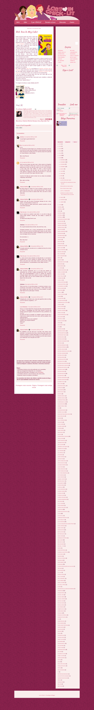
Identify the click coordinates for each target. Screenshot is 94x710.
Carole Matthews (62, 282)
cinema (59, 296)
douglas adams (61, 320)
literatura (34, 121)
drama (59, 322)
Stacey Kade (61, 647)
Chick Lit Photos (74, 55)
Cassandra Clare (62, 286)
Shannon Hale (61, 635)
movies (59, 548)
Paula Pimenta (61, 580)
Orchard (60, 568)
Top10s (59, 667)
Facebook (62, 40)
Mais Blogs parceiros (68, 127)
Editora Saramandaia (63, 377)
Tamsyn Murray (61, 657)
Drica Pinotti (61, 324)
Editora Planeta (61, 369)
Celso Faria (60, 290)
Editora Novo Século (63, 367)
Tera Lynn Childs (62, 663)
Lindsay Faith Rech (62, 507)
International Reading (63, 436)
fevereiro (62, 199)
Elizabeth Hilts (61, 381)
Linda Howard (61, 505)
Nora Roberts (61, 562)
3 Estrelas (60, 213)
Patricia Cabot (61, 574)
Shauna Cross (61, 637)
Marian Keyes (61, 529)
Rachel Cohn (61, 594)
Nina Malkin (60, 560)
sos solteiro (61, 645)
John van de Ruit (62, 462)
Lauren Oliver (61, 495)
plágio (59, 586)
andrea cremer (61, 225)
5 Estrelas (60, 217)
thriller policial (62, 665)
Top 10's (60, 59)
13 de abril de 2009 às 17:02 (31, 224)
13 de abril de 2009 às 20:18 (33, 256)
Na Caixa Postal (62, 55)
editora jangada (62, 349)
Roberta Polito (61, 609)
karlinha (22, 136)
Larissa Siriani (61, 485)
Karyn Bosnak (61, 475)
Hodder (60, 418)
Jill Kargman (61, 450)
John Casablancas (62, 460)
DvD (59, 326)
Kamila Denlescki (62, 468)
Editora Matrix (61, 357)
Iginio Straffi (61, 430)
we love (60, 684)
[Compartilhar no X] (19, 127)
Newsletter (69, 40)
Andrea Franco (61, 227)
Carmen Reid (61, 278)
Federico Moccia (62, 397)
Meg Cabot (43, 121)
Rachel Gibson (61, 596)
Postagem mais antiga (44, 385)
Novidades (72, 53)
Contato (72, 22)
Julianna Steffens (22, 109)
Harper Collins (61, 412)
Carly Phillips (61, 276)
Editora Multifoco (62, 359)
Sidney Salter (61, 639)
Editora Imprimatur (62, 345)
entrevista (60, 387)
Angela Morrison (62, 231)
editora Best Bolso (62, 334)
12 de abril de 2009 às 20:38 (33, 212)
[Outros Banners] (74, 116)
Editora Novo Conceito (63, 365)
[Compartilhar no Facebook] (20, 127)
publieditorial (61, 592)
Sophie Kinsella (61, 643)
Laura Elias (60, 487)
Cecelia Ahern (61, 288)
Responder (22, 140)
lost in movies (61, 521)
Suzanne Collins (62, 653)
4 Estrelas (60, 215)
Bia (21, 145)
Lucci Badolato (23, 306)
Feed (65, 40)
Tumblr (72, 40)
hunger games (61, 426)
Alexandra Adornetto (63, 219)
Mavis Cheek (61, 535)
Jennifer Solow (61, 448)
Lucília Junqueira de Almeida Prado (66, 523)
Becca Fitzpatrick (62, 249)
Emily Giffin (60, 383)
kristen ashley (61, 481)
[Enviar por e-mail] (16, 127)
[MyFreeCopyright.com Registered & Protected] (62, 115)
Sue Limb (60, 651)
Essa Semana (61, 389)
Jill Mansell (61, 452)
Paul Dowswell (61, 578)
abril (61, 178)
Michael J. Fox (61, 546)
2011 (60, 153)
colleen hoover (62, 300)
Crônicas (72, 60)
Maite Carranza (61, 525)
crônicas (60, 304)
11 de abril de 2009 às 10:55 (30, 136)
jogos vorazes (61, 456)
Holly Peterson (61, 420)
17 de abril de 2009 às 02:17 (36, 297)
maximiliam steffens (62, 537)
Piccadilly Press (62, 584)
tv (58, 671)
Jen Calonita (61, 444)
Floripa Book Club (68, 134)
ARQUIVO (67, 142)
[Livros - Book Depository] (62, 66)
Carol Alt (60, 280)
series (59, 633)
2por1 (59, 211)
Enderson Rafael (62, 385)
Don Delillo (60, 318)
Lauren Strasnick (62, 497)
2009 (60, 157)
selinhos (60, 631)
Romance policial (62, 617)
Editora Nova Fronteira (63, 363)
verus (59, 680)
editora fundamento (63, 341)
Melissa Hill (60, 542)
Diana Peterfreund (62, 314)
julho (61, 171)
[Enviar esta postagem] (35, 109)
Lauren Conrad (61, 491)
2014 (60, 146)
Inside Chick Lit (62, 52)
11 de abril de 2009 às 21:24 (27, 162)
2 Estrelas (60, 209)
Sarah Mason (61, 627)
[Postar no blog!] (17, 127)
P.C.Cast (60, 572)
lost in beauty (61, 519)
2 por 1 (59, 62)
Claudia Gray (61, 298)
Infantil (60, 434)
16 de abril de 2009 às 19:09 (31, 284)
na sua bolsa (61, 554)
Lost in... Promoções (65, 190)
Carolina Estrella (62, 284)
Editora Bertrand (62, 332)
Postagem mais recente (23, 385)
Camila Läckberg (62, 272)
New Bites (60, 556)
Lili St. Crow (61, 503)
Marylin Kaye (61, 531)
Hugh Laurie (61, 424)
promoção (60, 590)
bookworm (60, 263)
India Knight (60, 432)
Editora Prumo (61, 371)
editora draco (61, 337)
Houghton (60, 422)
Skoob (76, 40)
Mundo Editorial (62, 550)
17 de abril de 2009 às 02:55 (36, 329)
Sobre (25, 22)
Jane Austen (61, 438)
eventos (60, 393)
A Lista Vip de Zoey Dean (65, 180)
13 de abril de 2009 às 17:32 (36, 246)
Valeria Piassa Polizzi (63, 678)
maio (61, 175)
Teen (48, 121)
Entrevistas (62, 22)
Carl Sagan (60, 274)
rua (59, 619)
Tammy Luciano (61, 655)
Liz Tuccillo (60, 515)
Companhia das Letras (63, 302)
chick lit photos (62, 294)
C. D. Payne (60, 268)
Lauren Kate (61, 493)
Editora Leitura (61, 355)
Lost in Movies (73, 59)
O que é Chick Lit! (36, 22)
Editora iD (60, 343)
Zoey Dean (60, 686)
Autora (68, 33)
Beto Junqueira (61, 255)
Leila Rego (60, 501)
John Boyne (60, 458)
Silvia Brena (60, 641)
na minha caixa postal (63, 552)
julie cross (60, 466)
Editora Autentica (62, 330)
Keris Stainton (61, 477)
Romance (60, 613)
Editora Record (61, 373)
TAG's (75, 142)
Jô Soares (60, 454)
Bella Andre (61, 253)
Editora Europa (61, 339)
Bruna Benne (61, 265)
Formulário (40, 372)
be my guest (61, 247)
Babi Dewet (60, 241)
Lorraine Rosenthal (63, 517)
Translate (61, 110)
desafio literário (62, 310)
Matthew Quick (61, 533)
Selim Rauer (61, 629)
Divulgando (60, 316)
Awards (60, 239)
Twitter (58, 40)
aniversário (61, 233)
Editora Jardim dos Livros (64, 351)
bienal (59, 257)
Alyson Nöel (61, 221)
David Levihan (61, 306)
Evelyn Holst (61, 391)
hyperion (60, 428)
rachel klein (61, 600)
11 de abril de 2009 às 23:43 (36, 186)
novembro (62, 162)
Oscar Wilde (61, 570)
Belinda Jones (61, 251)
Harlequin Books (62, 410)
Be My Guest (73, 57)
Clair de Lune (23, 212)
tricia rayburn (61, 669)
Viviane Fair (60, 682)
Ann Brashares (61, 235)
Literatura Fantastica (63, 511)
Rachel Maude (61, 602)
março (61, 197)
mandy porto (61, 527)
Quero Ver (72, 62)
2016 (60, 144)
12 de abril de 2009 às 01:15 (36, 199)
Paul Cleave (61, 576)
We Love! (72, 50)
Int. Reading (61, 60)
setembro (62, 166)
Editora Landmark (62, 353)
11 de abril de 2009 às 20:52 (28, 145)
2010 (60, 155)
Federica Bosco (61, 395)
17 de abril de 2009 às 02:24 (34, 306)
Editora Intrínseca (62, 347)
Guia (59, 408)
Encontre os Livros (50, 22)
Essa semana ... (62, 57)
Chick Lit (29, 121)
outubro (62, 164)
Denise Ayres (61, 308)
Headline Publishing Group (64, 414)
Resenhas (60, 50)
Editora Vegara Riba (62, 379)
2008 (60, 204)
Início (17, 22)
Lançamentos (73, 52)
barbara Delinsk (62, 245)
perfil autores (61, 582)
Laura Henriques (62, 489)
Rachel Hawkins (61, 598)
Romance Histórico (62, 615)
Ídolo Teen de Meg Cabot (66, 188)
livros (39, 121)
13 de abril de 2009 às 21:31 (36, 268)
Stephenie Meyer (62, 649)
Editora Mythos (61, 361)
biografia (60, 259)
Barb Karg (60, 243)
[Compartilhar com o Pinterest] (21, 127)
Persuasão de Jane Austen (66, 186)
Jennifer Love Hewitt (63, 446)
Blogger (53, 695)
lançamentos (61, 483)
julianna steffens (62, 464)
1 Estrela (24, 121)
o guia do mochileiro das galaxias (66, 566)
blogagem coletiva (62, 261)
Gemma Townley (61, 406)
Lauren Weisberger (62, 499)
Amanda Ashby (61, 223)
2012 (60, 150)
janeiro (62, 202)
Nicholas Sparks (62, 558)
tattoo (59, 659)
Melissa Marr (61, 544)
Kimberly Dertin (61, 479)
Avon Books (60, 237)
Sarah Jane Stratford (63, 625)
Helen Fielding (61, 416)
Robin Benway (61, 611)
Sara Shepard (61, 623)
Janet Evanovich (62, 440)
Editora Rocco (61, 375)
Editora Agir (61, 328)
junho (61, 173)
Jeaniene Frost (61, 442)
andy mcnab (61, 229)
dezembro (62, 159)
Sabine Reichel (61, 621)
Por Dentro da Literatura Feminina (66, 588)
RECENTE (60, 142)
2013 (60, 148)
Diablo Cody (61, 312)
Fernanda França (62, 399)
